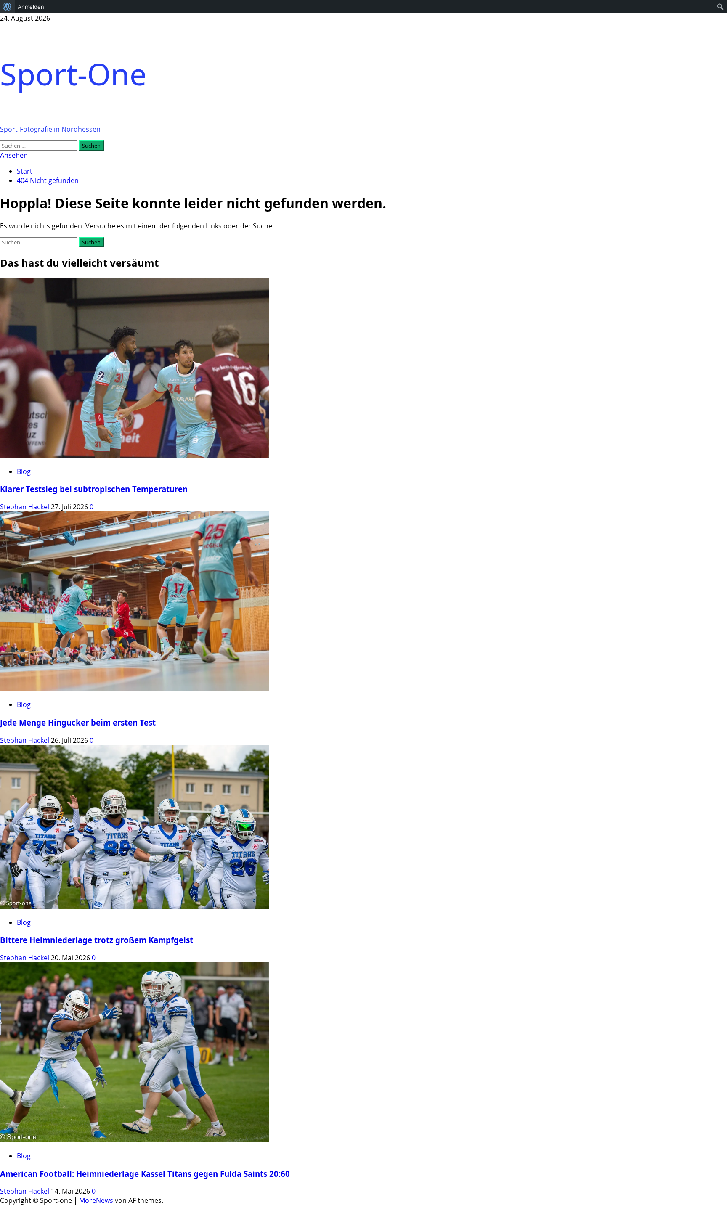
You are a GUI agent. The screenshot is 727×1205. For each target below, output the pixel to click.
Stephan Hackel (25, 506)
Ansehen (14, 155)
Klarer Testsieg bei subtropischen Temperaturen (94, 489)
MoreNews (96, 1200)
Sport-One (73, 73)
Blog (24, 471)
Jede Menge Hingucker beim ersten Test (78, 722)
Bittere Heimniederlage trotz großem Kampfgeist (96, 940)
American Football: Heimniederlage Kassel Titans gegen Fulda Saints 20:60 (145, 1173)
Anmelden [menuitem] (31, 6)
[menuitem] (7, 6)
